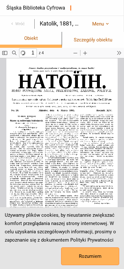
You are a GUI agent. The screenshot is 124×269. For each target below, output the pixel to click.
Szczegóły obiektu (93, 40)
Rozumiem (90, 256)
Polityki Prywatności (92, 240)
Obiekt (31, 38)
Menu (98, 24)
